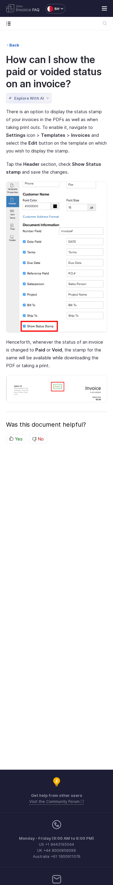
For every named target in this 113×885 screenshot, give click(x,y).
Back (14, 45)
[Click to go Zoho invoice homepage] (18, 9)
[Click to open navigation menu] (10, 23)
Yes (18, 439)
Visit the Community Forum (55, 801)
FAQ (35, 10)
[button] (52, 9)
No (40, 439)
